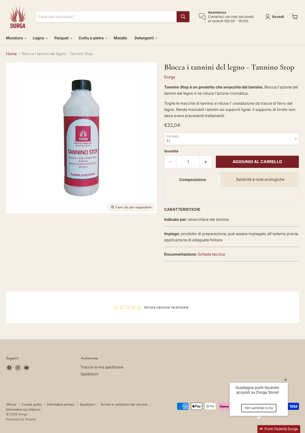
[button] (275, 17)
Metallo (120, 38)
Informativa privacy (61, 404)
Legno (39, 38)
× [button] (285, 379)
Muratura (15, 38)
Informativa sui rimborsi (23, 409)
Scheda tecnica (211, 254)
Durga (169, 77)
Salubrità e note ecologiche (260, 179)
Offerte (11, 404)
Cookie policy (32, 404)
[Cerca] (183, 16)
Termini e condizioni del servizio (124, 404)
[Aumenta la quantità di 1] (206, 161)
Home (11, 54)
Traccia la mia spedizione (102, 367)
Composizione (192, 179)
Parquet (62, 38)
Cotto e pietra (92, 38)
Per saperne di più (259, 408)
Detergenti (144, 38)
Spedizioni (89, 374)
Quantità (171, 151)
